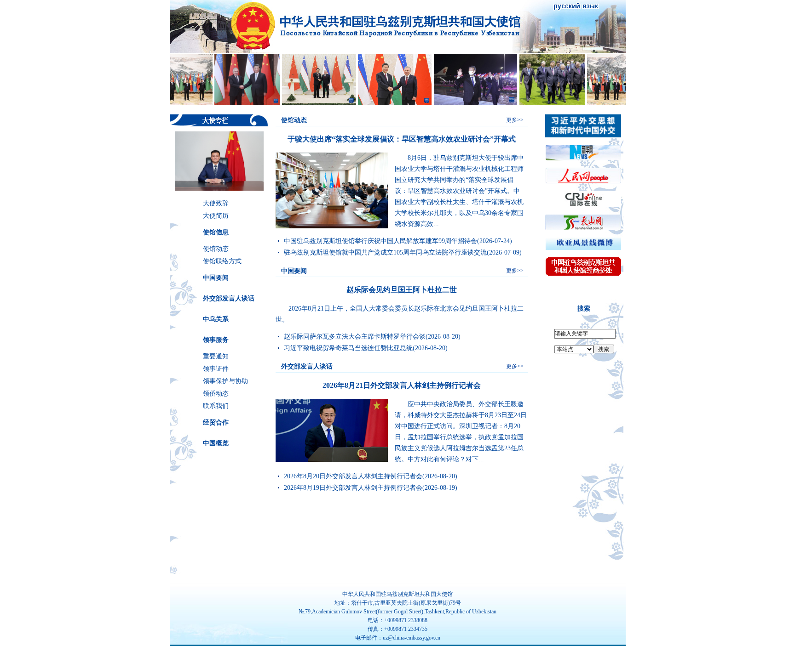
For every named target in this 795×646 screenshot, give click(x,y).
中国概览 (216, 443)
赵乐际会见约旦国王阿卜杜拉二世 (401, 290)
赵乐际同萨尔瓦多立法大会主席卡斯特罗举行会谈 (355, 336)
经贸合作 (216, 422)
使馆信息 (216, 232)
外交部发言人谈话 (228, 298)
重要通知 (216, 356)
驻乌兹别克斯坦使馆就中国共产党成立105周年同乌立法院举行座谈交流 (385, 252)
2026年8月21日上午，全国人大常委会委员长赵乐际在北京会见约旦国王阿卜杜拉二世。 (400, 314)
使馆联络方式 (222, 261)
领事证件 (216, 368)
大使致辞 (216, 203)
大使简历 (216, 215)
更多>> (515, 120)
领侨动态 (216, 393)
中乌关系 (216, 319)
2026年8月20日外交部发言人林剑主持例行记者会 (353, 476)
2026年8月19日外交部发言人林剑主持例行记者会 (353, 487)
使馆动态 (216, 248)
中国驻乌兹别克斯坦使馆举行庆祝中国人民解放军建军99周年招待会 (380, 241)
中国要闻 (216, 277)
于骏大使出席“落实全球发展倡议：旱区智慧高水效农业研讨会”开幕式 (402, 139)
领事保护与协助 (225, 381)
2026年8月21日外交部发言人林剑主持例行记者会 (402, 385)
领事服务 (216, 339)
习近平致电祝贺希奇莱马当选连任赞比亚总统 (348, 348)
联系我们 (216, 405)
